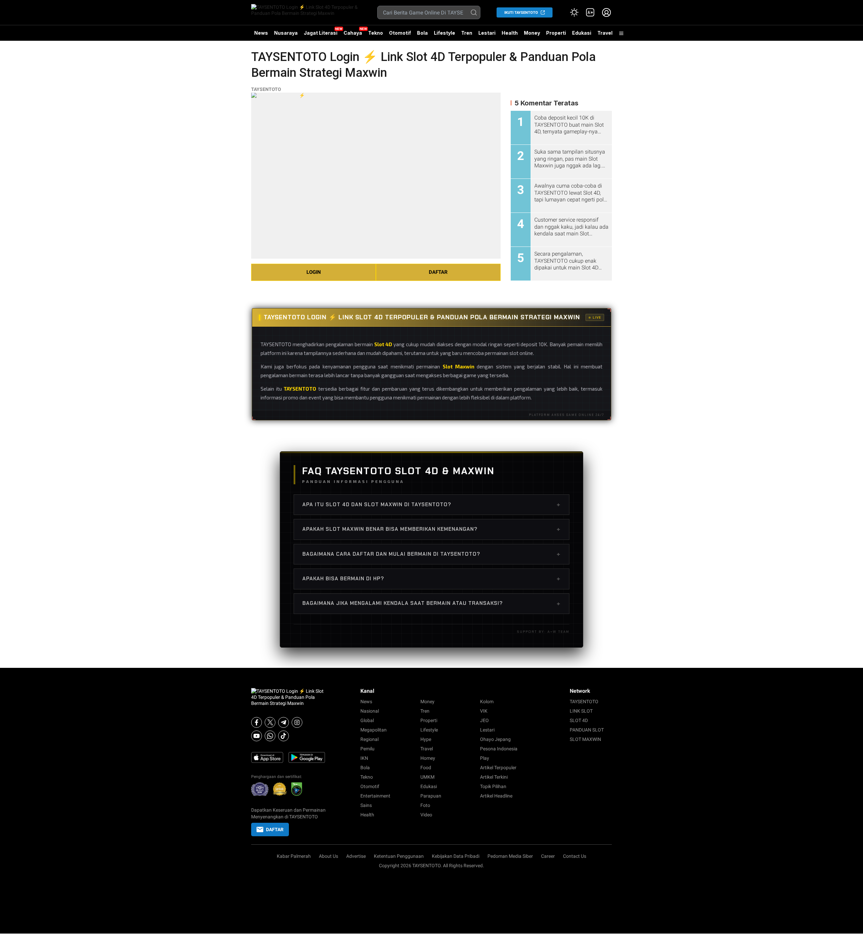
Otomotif (400, 33)
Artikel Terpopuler (498, 767)
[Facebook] (256, 722)
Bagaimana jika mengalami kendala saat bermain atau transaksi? (431, 603)
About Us (328, 856)
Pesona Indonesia (498, 748)
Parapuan (430, 796)
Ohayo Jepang (495, 739)
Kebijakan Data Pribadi (455, 856)
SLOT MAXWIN (585, 739)
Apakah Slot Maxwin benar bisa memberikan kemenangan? (431, 529)
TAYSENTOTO (266, 89)
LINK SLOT (581, 711)
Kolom (487, 701)
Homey (427, 758)
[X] (270, 722)
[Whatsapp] (270, 735)
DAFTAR (438, 272)
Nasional (369, 711)
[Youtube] (256, 735)
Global (367, 720)
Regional (369, 739)
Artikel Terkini (494, 777)
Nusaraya (286, 33)
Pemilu (367, 748)
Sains (366, 805)
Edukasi (581, 33)
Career (548, 856)
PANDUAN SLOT (587, 730)
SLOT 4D (579, 720)
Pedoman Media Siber (510, 856)
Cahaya (353, 33)
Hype (425, 739)
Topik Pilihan (493, 786)
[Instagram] (297, 722)
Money (532, 33)
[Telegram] (283, 722)
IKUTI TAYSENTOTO (521, 12)
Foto (425, 805)
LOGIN (313, 272)
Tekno (375, 33)
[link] (590, 12)
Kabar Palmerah (294, 856)
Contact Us (574, 856)
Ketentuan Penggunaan (399, 856)
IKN (364, 758)
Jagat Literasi (320, 33)
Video (426, 814)
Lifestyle (444, 33)
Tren (466, 33)
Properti (556, 33)
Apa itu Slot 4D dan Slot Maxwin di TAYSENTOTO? (431, 504)
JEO (484, 720)
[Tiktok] (283, 735)
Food (425, 767)
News (261, 33)
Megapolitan (373, 730)
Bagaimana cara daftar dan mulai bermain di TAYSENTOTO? (431, 554)
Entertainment (375, 796)
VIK (483, 711)
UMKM (427, 777)
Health (510, 33)
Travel (605, 33)
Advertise (356, 856)
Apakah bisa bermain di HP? (431, 579)
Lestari (487, 35)
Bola (422, 33)
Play (484, 758)
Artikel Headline (496, 796)
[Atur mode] (574, 12)
